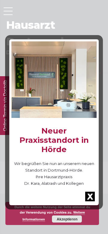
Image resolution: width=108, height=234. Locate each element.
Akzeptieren (67, 219)
